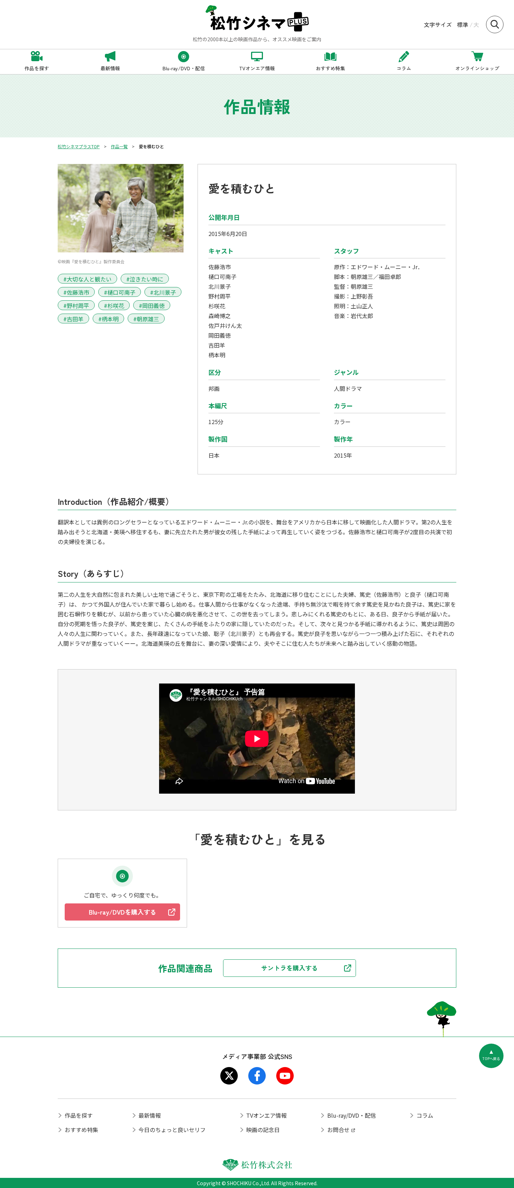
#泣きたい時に (144, 279)
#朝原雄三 (146, 319)
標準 (462, 24)
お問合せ (338, 1129)
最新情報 (149, 1115)
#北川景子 (163, 292)
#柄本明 (108, 319)
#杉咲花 (114, 305)
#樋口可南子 (119, 292)
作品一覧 (119, 146)
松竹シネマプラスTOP (79, 146)
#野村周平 (76, 305)
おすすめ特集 (81, 1129)
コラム (424, 1115)
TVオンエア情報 (266, 1115)
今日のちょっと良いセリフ (172, 1129)
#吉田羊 (73, 319)
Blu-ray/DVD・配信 (351, 1115)
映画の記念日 (263, 1129)
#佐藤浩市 (76, 292)
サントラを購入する (289, 967)
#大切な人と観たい (87, 279)
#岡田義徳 (152, 305)
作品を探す (79, 1115)
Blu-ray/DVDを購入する (122, 911)
